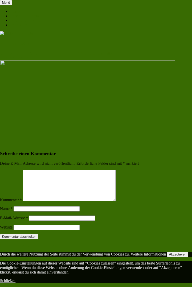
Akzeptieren (177, 254)
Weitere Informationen (148, 254)
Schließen (8, 280)
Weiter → (25, 58)
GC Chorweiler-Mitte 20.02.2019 (104, 53)
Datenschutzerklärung (27, 20)
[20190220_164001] (87, 144)
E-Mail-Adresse (14, 218)
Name (6, 208)
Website (6, 227)
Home (15, 11)
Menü (6, 2)
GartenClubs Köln (24, 16)
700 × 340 (64, 53)
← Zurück (8, 58)
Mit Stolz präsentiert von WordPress (28, 245)
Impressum (18, 25)
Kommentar (11, 200)
